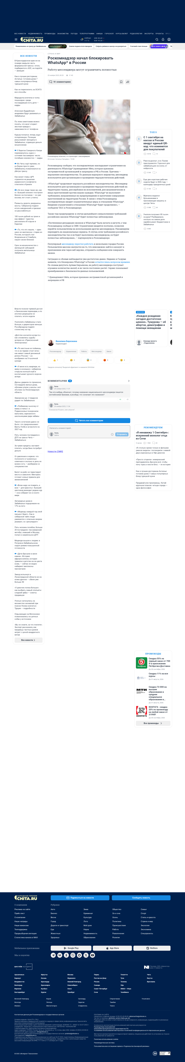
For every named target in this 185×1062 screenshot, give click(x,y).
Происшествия (119, 925)
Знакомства (63, 34)
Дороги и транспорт (59, 925)
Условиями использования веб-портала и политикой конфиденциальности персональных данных (129, 1030)
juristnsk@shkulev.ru (72, 1033)
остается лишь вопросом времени (112, 262)
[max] (79, 955)
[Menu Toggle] (16, 39)
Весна (53, 917)
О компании (19, 917)
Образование (89, 937)
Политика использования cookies (106, 1039)
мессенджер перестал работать (77, 244)
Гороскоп (109, 34)
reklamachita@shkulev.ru (137, 1016)
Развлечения (118, 933)
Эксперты (149, 34)
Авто (53, 909)
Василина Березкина (66, 341)
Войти (56, 435)
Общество (116, 909)
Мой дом (88, 925)
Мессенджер (97, 351)
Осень (115, 917)
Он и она (116, 913)
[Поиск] (157, 39)
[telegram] (53, 955)
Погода (74, 34)
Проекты (160, 34)
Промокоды (49, 34)
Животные (55, 933)
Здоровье (55, 937)
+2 (120, 414)
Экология (145, 925)
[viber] (72, 955)
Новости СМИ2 (55, 451)
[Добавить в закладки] (121, 81)
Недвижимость (35, 34)
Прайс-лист (19, 913)
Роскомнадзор (55, 351)
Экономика (146, 929)
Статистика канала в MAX (26, 937)
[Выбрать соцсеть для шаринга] (127, 81)
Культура (87, 917)
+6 (120, 399)
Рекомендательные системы (104, 1043)
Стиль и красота (148, 917)
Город (53, 921)
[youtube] (92, 955)
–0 (127, 399)
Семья (143, 909)
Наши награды (21, 921)
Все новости (20, 34)
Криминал (88, 913)
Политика (116, 921)
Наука (86, 929)
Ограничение (71, 351)
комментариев (62, 82)
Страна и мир (147, 921)
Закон (109, 351)
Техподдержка (20, 929)
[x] (85, 955)
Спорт (143, 913)
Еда (52, 929)
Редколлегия (136, 34)
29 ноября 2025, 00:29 (56, 75)
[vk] (59, 955)
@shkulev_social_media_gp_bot (119, 1018)
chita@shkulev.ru (42, 1032)
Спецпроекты (147, 933)
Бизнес (54, 913)
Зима (86, 909)
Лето (86, 921)
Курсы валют (122, 34)
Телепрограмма (87, 34)
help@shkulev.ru (30, 1035)
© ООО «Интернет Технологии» (26, 1054)
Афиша (99, 34)
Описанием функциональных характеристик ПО (111, 1029)
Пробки (169, 34)
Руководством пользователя (104, 1027)
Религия (116, 937)
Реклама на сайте (22, 909)
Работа (84, 351)
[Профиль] (169, 39)
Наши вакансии (21, 925)
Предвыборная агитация (25, 933)
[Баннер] (57, 46)
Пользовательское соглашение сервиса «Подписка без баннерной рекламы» (121, 1046)
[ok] (66, 955)
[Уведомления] (163, 39)
